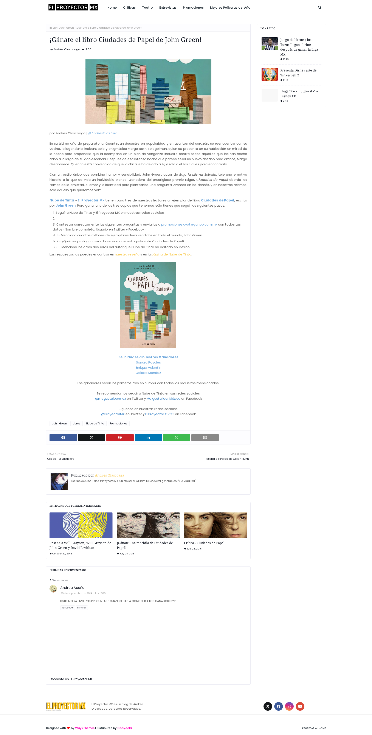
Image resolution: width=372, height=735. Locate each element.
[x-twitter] (268, 706)
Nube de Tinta (95, 423)
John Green (66, 27)
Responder (68, 607)
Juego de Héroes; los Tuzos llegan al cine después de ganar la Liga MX (299, 46)
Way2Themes (85, 728)
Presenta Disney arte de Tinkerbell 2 (298, 72)
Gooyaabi (124, 728)
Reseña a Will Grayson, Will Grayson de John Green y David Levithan (80, 545)
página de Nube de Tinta (171, 254)
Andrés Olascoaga (66, 49)
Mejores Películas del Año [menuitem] (230, 7)
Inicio (53, 27)
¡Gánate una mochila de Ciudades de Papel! (145, 545)
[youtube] (300, 706)
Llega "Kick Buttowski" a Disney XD (299, 93)
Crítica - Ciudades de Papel (204, 543)
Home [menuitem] (112, 7)
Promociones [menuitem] (193, 7)
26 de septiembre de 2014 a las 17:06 (83, 593)
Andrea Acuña (72, 587)
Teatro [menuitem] (147, 7)
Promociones (118, 423)
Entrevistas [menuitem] (168, 7)
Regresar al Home (314, 728)
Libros (76, 423)
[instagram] (289, 706)
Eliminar (82, 607)
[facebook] (278, 706)
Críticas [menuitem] (129, 7)
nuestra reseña (127, 254)
